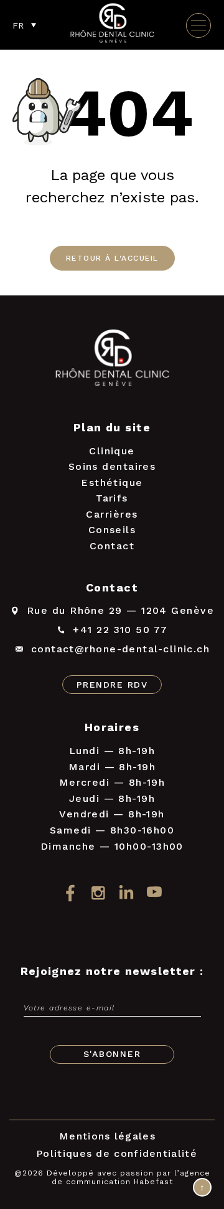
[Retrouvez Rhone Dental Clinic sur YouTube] (154, 893)
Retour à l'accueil (112, 258)
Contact (112, 546)
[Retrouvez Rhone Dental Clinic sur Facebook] (70, 893)
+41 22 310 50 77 (120, 630)
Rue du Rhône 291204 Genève (120, 610)
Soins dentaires (112, 466)
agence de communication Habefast (131, 1177)
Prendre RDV (112, 685)
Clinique (112, 451)
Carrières (112, 514)
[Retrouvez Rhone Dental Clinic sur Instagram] (98, 893)
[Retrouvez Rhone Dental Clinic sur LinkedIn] (126, 893)
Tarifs (112, 498)
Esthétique (112, 482)
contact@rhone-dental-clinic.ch (120, 649)
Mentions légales (107, 1136)
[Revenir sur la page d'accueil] (112, 360)
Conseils (112, 530)
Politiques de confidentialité (116, 1153)
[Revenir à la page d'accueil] (112, 42)
